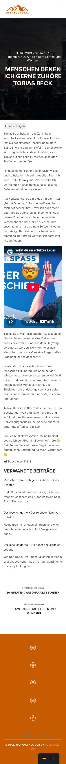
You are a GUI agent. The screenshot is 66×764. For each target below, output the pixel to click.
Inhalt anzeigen (15, 126)
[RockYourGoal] (17, 9)
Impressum (18, 735)
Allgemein (12, 57)
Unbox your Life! (28, 180)
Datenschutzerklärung (40, 735)
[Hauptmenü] (59, 9)
